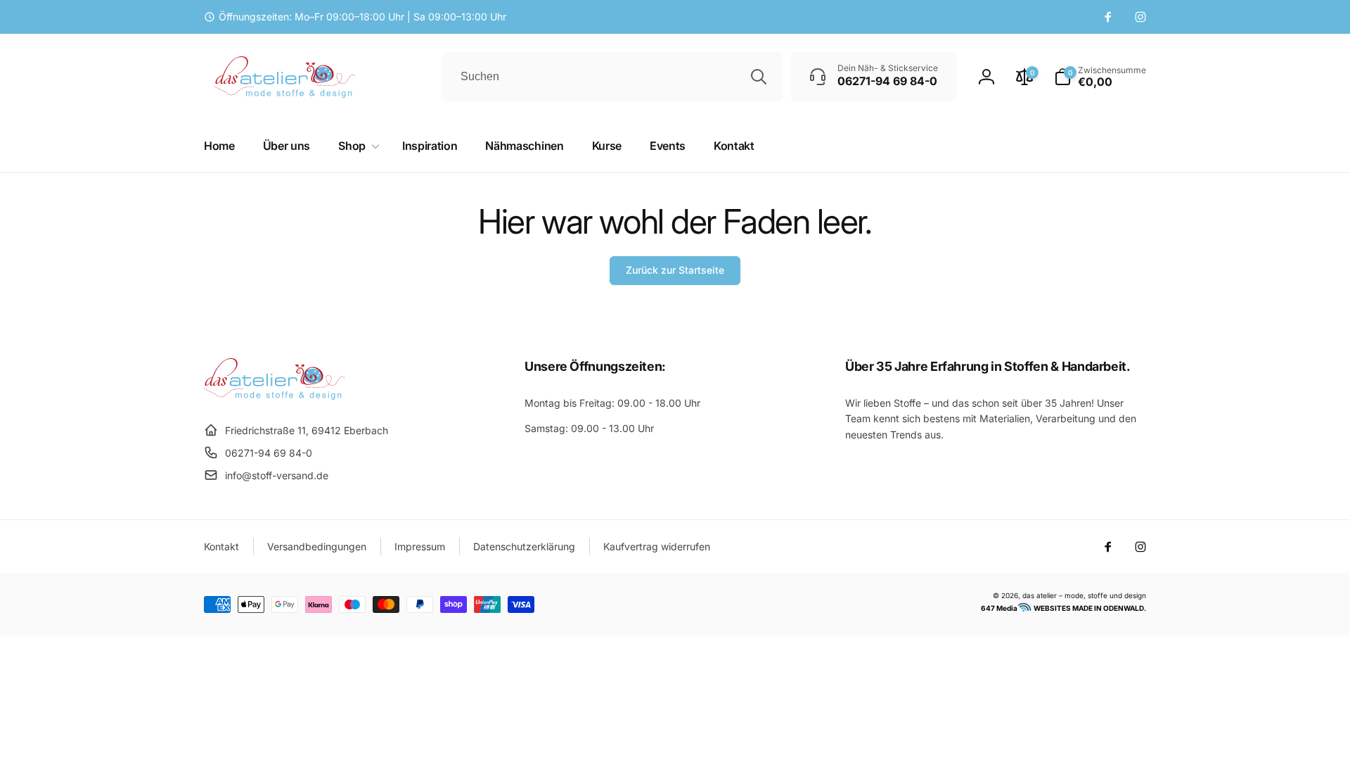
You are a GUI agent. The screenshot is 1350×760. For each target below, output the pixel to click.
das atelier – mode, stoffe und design (1084, 595)
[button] (1100, 76)
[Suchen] (759, 77)
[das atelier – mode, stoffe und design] (274, 395)
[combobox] (612, 76)
